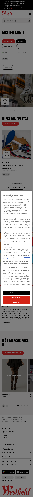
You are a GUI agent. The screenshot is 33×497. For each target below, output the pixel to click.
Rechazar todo (16, 297)
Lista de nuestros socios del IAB (11, 288)
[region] (16, 249)
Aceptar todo (16, 302)
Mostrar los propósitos (16, 292)
